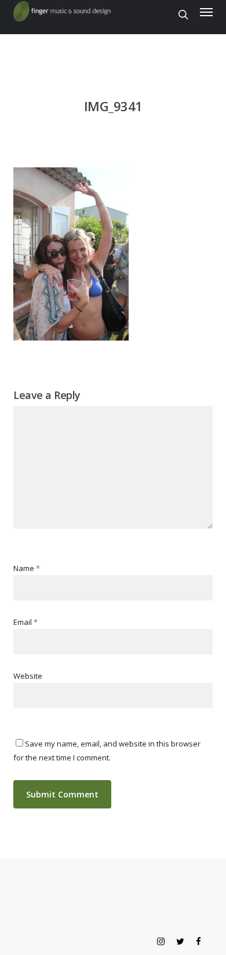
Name (26, 568)
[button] (206, 11)
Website (27, 676)
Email (25, 622)
